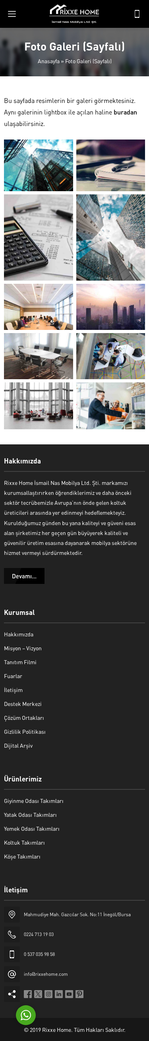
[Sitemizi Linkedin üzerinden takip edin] (59, 994)
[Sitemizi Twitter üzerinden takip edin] (38, 994)
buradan (125, 112)
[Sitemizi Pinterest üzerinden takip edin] (79, 994)
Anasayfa (49, 60)
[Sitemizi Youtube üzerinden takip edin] (69, 994)
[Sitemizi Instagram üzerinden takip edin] (48, 994)
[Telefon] (137, 14)
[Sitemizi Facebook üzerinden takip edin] (28, 994)
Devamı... (24, 576)
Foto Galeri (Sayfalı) (13, 82)
